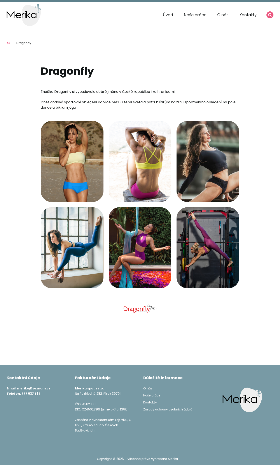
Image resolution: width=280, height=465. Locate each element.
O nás (223, 15)
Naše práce (195, 15)
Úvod (168, 15)
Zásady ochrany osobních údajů (167, 409)
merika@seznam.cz (33, 388)
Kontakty (248, 15)
